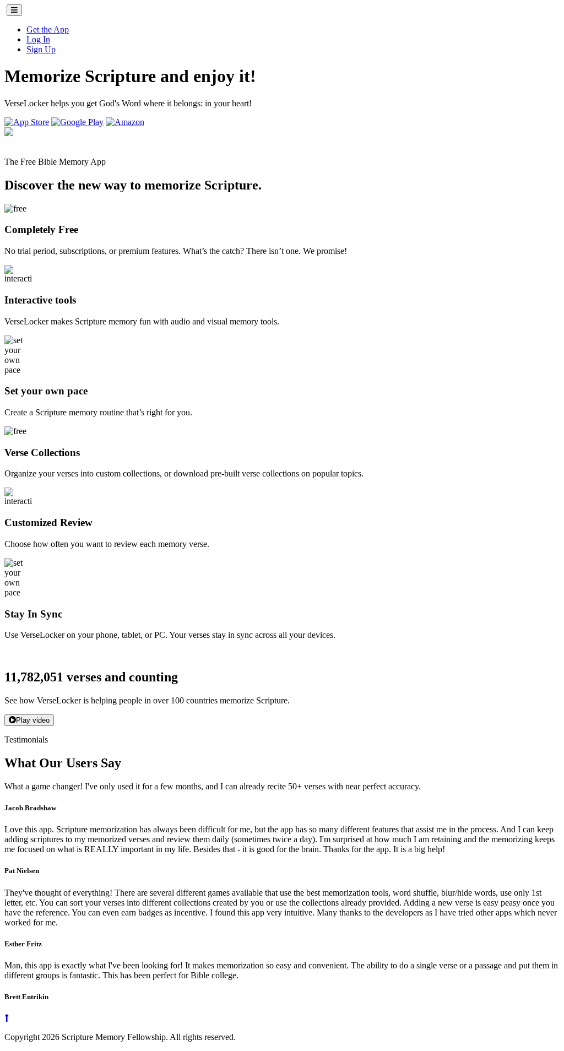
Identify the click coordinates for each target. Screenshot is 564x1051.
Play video (33, 720)
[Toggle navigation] (14, 10)
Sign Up (41, 49)
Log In (38, 39)
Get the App (47, 29)
